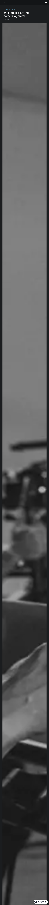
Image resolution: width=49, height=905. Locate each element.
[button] (46, 2)
